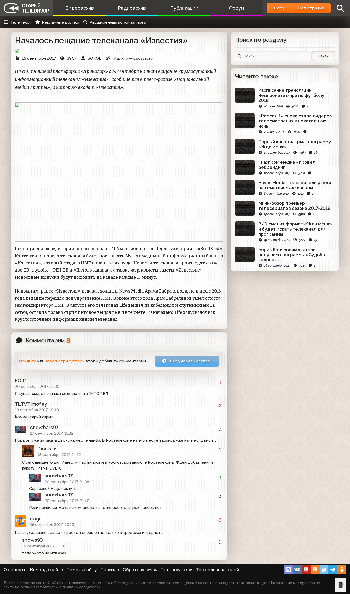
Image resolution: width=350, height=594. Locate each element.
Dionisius (47, 448)
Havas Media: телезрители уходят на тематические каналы (295, 185)
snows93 (32, 540)
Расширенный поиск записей (117, 22)
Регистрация (311, 8)
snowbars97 (44, 427)
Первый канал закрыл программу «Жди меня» (294, 144)
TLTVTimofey (31, 404)
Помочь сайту (82, 569)
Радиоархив (132, 8)
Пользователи (176, 569)
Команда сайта (46, 569)
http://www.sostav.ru (133, 58)
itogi (35, 519)
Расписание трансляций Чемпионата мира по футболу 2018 (291, 95)
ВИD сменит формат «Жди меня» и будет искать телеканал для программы (295, 229)
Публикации (184, 8)
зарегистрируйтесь (64, 361)
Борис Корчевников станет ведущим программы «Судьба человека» (291, 254)
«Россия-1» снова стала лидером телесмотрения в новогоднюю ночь (295, 121)
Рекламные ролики (60, 22)
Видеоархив (79, 8)
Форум (236, 8)
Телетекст (21, 22)
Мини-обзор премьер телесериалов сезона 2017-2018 (294, 206)
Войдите (27, 361)
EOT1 (21, 380)
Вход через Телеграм (190, 361)
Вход (279, 8)
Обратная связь (140, 569)
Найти (323, 56)
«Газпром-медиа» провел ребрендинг (286, 165)
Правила (109, 569)
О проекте (15, 569)
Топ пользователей (217, 569)
